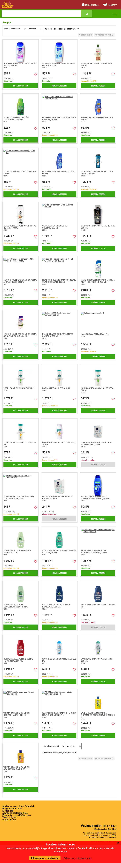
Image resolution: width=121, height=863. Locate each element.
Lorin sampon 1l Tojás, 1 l (56, 388)
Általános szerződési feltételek (18, 806)
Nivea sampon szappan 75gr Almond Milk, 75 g (96, 443)
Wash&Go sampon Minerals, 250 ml (59, 660)
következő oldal (103, 34)
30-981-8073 (109, 826)
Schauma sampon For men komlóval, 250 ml (56, 606)
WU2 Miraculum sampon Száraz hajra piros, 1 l (16, 768)
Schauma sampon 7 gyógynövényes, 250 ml (15, 606)
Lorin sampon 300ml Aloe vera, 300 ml (97, 389)
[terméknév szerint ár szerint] (14, 29)
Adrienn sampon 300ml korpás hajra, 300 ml (19, 64)
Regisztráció (9, 819)
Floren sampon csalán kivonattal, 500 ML (16, 118)
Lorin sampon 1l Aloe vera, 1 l (19, 388)
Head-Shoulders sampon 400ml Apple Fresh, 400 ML (20, 281)
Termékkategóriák (115, 12)
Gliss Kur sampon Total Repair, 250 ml (98, 227)
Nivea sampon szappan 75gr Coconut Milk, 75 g (18, 497)
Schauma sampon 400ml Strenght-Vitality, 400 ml (94, 551)
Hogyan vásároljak (12, 808)
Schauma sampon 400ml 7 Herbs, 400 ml (17, 551)
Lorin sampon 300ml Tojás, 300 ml (19, 443)
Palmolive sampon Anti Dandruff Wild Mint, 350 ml (95, 497)
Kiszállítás (7, 810)
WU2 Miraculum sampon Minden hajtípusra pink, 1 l (59, 714)
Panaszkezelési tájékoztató (16, 815)
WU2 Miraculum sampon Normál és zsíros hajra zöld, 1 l (98, 715)
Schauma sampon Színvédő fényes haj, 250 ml (18, 660)
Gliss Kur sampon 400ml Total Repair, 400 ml (19, 227)
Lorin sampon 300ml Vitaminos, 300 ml (59, 443)
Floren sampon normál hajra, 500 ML (19, 172)
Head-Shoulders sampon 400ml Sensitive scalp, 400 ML (20, 335)
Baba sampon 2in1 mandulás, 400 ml (96, 64)
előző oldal (86, 34)
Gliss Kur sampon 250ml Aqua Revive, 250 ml (97, 172)
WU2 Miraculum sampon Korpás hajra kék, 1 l (16, 714)
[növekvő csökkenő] (35, 29)
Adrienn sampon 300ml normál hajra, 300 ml (58, 64)
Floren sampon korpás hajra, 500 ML (97, 118)
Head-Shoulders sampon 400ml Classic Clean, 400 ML (59, 281)
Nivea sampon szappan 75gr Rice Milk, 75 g (57, 497)
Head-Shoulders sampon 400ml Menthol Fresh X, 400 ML (98, 281)
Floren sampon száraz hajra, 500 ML (58, 172)
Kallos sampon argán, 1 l (95, 334)
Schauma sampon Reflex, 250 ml (98, 605)
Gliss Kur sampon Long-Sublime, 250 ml (55, 227)
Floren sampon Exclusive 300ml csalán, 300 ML (59, 118)
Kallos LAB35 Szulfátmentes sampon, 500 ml (57, 335)
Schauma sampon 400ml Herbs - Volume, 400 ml (59, 551)
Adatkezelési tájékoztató (15, 813)
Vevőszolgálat (9, 817)
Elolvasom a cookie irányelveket (78, 858)
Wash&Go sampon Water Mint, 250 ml (97, 660)
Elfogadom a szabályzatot (45, 858)
